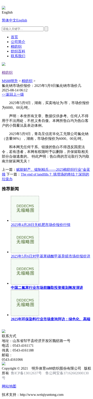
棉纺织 (16, 46)
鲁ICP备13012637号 (26, 373)
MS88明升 (10, 81)
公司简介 (18, 42)
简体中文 (9, 20)
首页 (14, 37)
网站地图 (9, 386)
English (21, 20)
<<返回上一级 (13, 94)
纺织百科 (18, 51)
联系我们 (18, 56)
